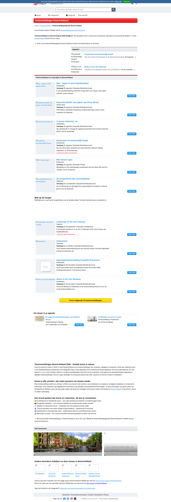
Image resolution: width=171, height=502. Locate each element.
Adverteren (66, 494)
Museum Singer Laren (80, 475)
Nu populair (83, 15)
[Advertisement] (52, 61)
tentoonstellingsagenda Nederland (73, 30)
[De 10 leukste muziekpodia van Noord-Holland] (68, 455)
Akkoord (127, 1)
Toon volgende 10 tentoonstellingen (85, 300)
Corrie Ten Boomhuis (52, 475)
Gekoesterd (61, 241)
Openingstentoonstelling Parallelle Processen (78, 260)
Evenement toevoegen (79, 494)
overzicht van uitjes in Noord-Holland (108, 481)
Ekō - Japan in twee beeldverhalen (72, 83)
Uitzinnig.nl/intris (92, 499)
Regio (38, 15)
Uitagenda (71, 15)
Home (37, 25)
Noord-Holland (40, 38)
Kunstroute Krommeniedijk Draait (72, 140)
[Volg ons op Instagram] (71, 499)
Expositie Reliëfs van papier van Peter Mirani (77, 102)
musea (43, 372)
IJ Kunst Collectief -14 (66, 121)
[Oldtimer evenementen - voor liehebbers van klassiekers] (120, 455)
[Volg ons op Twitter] (68, 499)
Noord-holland (45, 25)
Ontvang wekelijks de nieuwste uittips (86, 205)
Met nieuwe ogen (64, 160)
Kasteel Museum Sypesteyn (68, 475)
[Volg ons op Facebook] (64, 499)
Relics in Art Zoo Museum (68, 279)
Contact (91, 494)
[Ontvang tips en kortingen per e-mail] (75, 499)
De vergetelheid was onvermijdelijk (73, 179)
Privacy (106, 494)
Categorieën (54, 15)
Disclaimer (98, 494)
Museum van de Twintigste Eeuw (94, 475)
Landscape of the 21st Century (70, 222)
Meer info (118, 1)
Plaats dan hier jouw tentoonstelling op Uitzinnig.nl (77, 488)
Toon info (131, 96)
